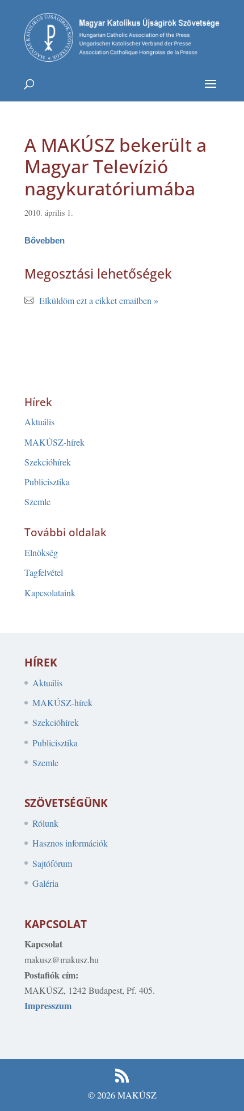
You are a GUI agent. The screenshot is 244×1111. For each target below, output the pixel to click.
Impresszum (47, 1005)
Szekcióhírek (47, 462)
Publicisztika (47, 482)
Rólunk (45, 823)
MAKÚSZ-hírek (54, 442)
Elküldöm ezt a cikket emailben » (98, 300)
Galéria (45, 883)
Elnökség (41, 552)
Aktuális (39, 422)
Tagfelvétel (43, 572)
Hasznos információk (70, 843)
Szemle (37, 501)
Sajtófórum (52, 863)
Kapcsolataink (49, 593)
